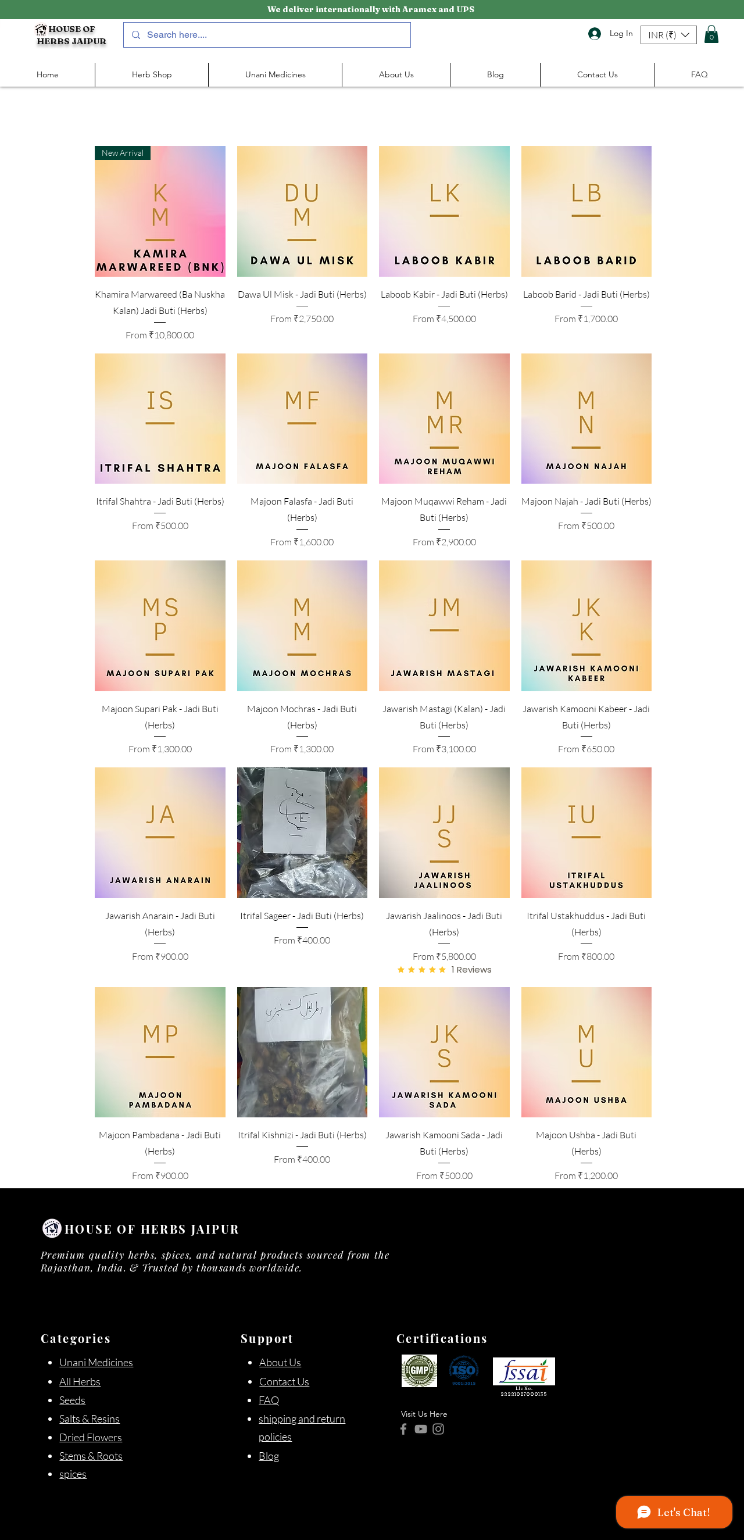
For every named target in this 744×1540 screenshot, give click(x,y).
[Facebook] (403, 1429)
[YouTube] (420, 1429)
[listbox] (669, 35)
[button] (669, 35)
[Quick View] (302, 211)
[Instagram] (438, 1429)
